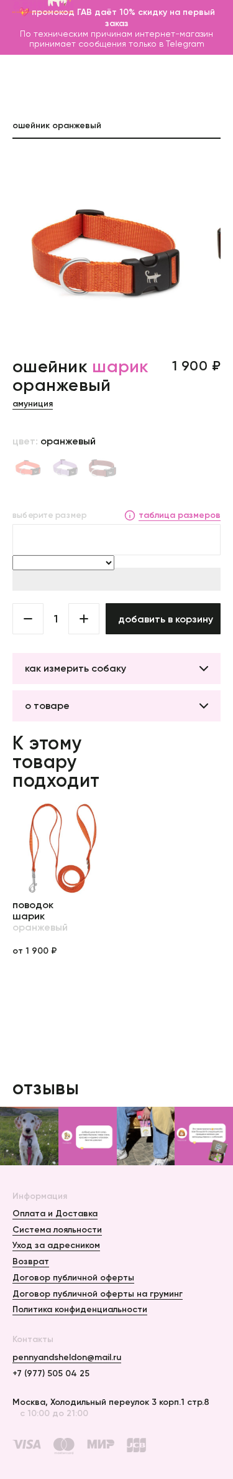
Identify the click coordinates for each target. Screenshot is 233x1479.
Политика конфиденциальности (79, 1309)
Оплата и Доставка (55, 1213)
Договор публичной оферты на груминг (97, 1293)
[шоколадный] (102, 468)
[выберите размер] (116, 539)
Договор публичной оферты (73, 1277)
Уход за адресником (56, 1245)
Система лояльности (57, 1229)
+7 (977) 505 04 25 (50, 1373)
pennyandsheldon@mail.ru (66, 1357)
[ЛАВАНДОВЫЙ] (65, 468)
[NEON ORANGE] (27, 468)
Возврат (30, 1261)
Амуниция (32, 403)
